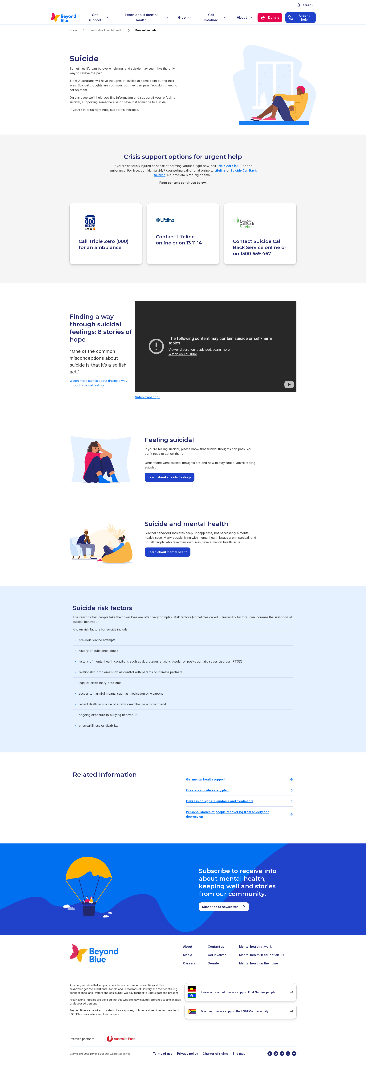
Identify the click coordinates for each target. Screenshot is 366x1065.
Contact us (216, 946)
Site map (239, 1053)
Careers (189, 963)
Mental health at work (255, 946)
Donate (213, 963)
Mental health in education (259, 955)
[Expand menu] (108, 17)
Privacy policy (187, 1053)
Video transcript (147, 397)
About (187, 946)
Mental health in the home (258, 963)
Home (73, 30)
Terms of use (163, 1053)
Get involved (217, 955)
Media (187, 955)
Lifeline (220, 170)
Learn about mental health (106, 30)
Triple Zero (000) (230, 166)
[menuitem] (98, 17)
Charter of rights (215, 1053)
